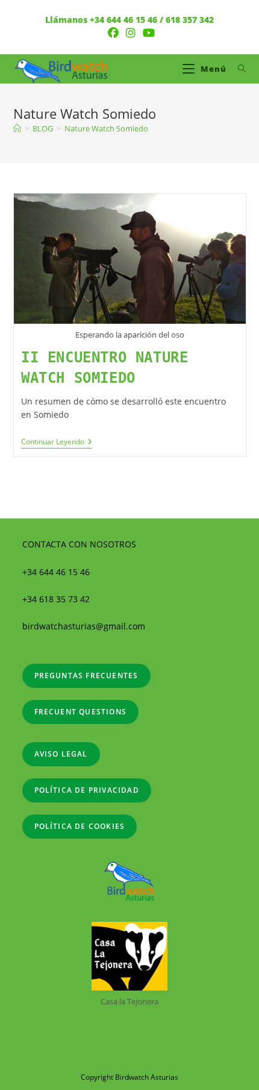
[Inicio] (17, 128)
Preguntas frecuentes (86, 675)
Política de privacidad (86, 790)
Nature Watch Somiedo (106, 128)
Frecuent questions (80, 712)
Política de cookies (79, 826)
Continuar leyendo (56, 442)
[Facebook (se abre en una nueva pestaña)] (113, 33)
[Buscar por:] (237, 68)
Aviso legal (61, 754)
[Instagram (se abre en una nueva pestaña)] (130, 33)
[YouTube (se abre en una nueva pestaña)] (147, 33)
